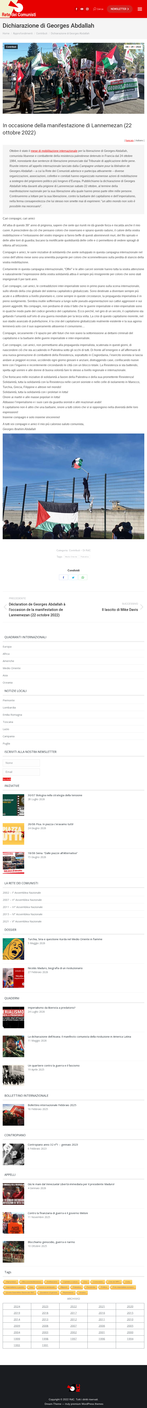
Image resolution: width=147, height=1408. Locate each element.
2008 (45, 1325)
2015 (130, 1313)
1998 (45, 1338)
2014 (17, 1319)
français (129, 140)
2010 (130, 1319)
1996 (102, 1338)
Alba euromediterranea (31, 1282)
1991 (45, 1345)
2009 (17, 1325)
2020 (130, 1306)
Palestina (85, 557)
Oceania (8, 682)
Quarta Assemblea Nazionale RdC (20, 1293)
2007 (73, 1325)
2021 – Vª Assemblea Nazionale (22, 921)
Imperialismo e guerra (15, 1287)
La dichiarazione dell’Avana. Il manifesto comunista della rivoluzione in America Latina (79, 1036)
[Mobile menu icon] (139, 9)
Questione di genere (48, 1293)
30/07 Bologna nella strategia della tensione (55, 795)
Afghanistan (11, 1282)
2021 (102, 1306)
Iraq (31, 1287)
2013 (45, 1319)
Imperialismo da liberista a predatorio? (51, 1007)
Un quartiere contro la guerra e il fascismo (54, 1065)
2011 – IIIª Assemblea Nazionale (23, 907)
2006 (102, 1325)
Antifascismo (52, 1282)
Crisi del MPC (114, 1282)
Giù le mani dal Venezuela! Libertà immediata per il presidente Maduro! (71, 1184)
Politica (104, 1287)
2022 (73, 1306)
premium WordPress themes (87, 1403)
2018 (45, 1313)
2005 (130, 1325)
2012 (73, 1319)
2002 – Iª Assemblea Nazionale (22, 892)
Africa (6, 653)
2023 (45, 1306)
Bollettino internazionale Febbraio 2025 (52, 1105)
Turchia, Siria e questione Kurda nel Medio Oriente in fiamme (65, 939)
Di (87, 550)
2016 (102, 1313)
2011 (102, 1319)
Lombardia (9, 707)
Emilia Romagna (12, 714)
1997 (73, 1338)
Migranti (64, 1287)
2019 (17, 1313)
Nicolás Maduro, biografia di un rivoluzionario (55, 968)
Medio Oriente (71, 557)
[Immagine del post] (13, 806)
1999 (17, 1338)
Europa (7, 646)
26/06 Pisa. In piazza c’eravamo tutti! (50, 824)
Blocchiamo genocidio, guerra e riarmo (51, 1242)
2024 (17, 1306)
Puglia (6, 743)
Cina (85, 1282)
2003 (45, 1332)
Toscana (8, 722)
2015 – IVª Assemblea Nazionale (22, 914)
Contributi (11, 47)
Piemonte (9, 700)
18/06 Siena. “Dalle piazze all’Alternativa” (52, 853)
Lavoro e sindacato (47, 1287)
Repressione (68, 1293)
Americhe (8, 661)
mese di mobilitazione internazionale (54, 150)
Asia (5, 675)
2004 (17, 1332)
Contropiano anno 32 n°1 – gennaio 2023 (53, 1144)
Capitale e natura (70, 1282)
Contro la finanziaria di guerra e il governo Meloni (58, 1213)
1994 (130, 1338)
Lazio (6, 729)
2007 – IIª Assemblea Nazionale (22, 900)
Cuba (128, 1282)
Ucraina (82, 1293)
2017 (73, 1313)
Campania (9, 736)
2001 (102, 1332)
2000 (130, 1332)
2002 (73, 1332)
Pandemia (91, 1287)
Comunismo (98, 1282)
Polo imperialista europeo (123, 1287)
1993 (17, 1345)
